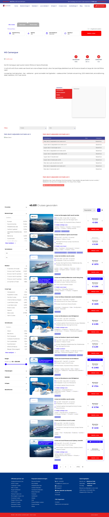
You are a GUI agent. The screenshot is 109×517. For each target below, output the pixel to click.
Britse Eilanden (36, 492)
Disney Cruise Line (16, 494)
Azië (33, 500)
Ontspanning (59, 90)
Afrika (33, 506)
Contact (57, 502)
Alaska (33, 498)
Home (16, 6)
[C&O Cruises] (6, 6)
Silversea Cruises (15, 504)
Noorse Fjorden (36, 481)
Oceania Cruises (15, 498)
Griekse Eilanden (36, 487)
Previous (4, 102)
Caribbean (34, 496)
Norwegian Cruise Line (17, 496)
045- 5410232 (60, 481)
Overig (58, 95)
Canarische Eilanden (37, 489)
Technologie (59, 97)
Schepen (53, 6)
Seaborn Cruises (15, 502)
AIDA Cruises (14, 483)
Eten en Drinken (60, 92)
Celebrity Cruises (15, 485)
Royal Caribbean (15, 489)
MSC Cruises (14, 487)
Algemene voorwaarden (62, 504)
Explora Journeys (16, 506)
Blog (81, 6)
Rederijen (34, 6)
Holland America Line (17, 481)
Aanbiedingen (73, 6)
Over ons (87, 6)
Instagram (59, 488)
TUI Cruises (14, 492)
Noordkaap (35, 483)
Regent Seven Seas (16, 500)
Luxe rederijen (44, 6)
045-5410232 (100, 6)
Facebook (59, 486)
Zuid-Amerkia (35, 504)
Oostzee (34, 494)
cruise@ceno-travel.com (62, 483)
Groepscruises (63, 6)
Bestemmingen (24, 6)
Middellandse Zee (37, 485)
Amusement (59, 87)
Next (52, 102)
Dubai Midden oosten (38, 502)
